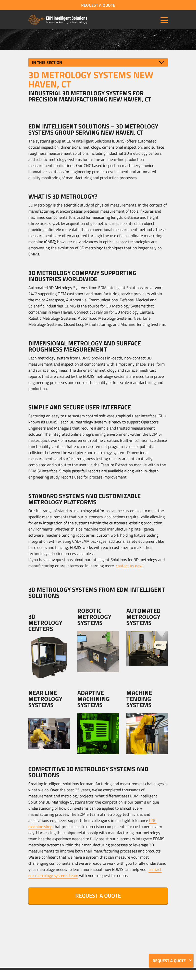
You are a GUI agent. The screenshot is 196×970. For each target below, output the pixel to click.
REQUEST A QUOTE (98, 5)
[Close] (190, 960)
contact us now (129, 566)
